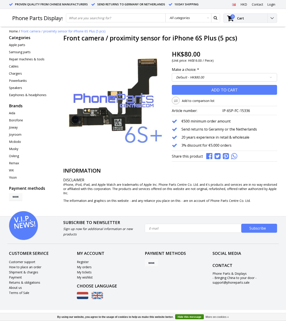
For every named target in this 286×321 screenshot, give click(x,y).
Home (13, 31)
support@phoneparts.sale (231, 282)
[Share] (210, 156)
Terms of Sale (19, 293)
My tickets (84, 272)
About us (15, 287)
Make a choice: (185, 69)
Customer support (22, 262)
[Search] (215, 18)
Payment (15, 277)
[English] (234, 4)
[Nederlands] (82, 298)
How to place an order (25, 267)
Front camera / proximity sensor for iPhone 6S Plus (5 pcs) (63, 31)
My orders (84, 267)
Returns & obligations (24, 282)
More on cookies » (217, 317)
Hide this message (189, 317)
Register (83, 262)
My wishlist (85, 277)
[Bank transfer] (15, 197)
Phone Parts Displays (38, 18)
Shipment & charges (23, 272)
